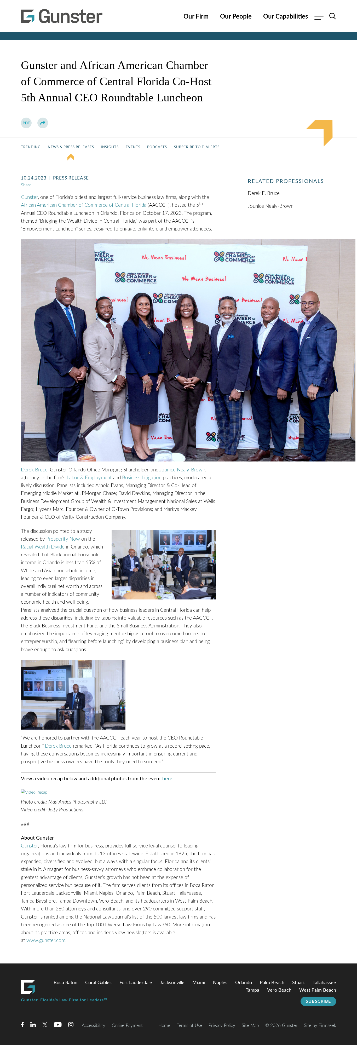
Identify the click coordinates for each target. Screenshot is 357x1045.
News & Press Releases (71, 147)
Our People (236, 17)
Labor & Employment (89, 477)
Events (133, 147)
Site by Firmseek (320, 1025)
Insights (110, 147)
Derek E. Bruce (264, 193)
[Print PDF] (26, 123)
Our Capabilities (285, 17)
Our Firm (196, 17)
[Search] (332, 16)
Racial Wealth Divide (43, 547)
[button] (42, 123)
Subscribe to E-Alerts (197, 147)
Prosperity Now (63, 539)
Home (164, 1025)
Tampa (252, 990)
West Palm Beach (317, 990)
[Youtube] (58, 1026)
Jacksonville (172, 982)
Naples (220, 982)
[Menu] (319, 16)
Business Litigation (142, 477)
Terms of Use (189, 1025)
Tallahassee (324, 982)
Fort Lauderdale (135, 982)
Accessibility (93, 1025)
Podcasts (157, 147)
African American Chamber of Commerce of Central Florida (83, 205)
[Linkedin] (33, 1026)
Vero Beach (279, 990)
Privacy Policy (222, 1025)
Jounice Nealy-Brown (182, 469)
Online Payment (127, 1025)
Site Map (250, 1025)
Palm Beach (272, 982)
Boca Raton (65, 982)
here (167, 778)
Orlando (243, 982)
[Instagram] (71, 1026)
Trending (31, 147)
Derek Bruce (34, 469)
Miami (198, 982)
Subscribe (318, 1001)
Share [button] (26, 185)
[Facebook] (22, 1026)
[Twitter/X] (45, 1026)
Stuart (298, 982)
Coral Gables (98, 982)
